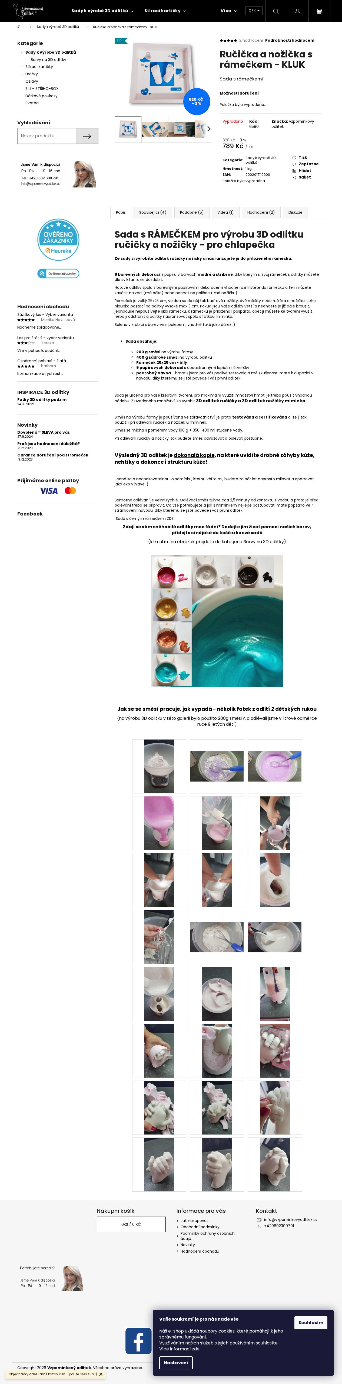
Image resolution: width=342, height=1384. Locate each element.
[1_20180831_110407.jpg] (275, 880)
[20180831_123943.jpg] (217, 1164)
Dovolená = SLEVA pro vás (43, 432)
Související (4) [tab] (153, 212)
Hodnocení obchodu (200, 1251)
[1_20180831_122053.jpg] (159, 1050)
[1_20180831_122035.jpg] (275, 993)
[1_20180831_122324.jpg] (217, 1107)
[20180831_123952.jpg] (275, 1164)
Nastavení (176, 1363)
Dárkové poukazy (41, 96)
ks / (131, 1224)
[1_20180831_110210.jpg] (275, 823)
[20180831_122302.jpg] (159, 1107)
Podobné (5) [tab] (192, 212)
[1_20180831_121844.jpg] (217, 993)
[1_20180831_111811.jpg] (217, 925)
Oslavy (31, 81)
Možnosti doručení (239, 93)
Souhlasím (310, 1323)
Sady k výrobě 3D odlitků (50, 52)
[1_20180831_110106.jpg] (275, 754)
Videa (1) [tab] (225, 212)
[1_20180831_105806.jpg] (159, 766)
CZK (252, 10)
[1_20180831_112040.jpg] (159, 993)
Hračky (31, 74)
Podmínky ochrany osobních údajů (208, 1236)
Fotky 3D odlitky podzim (42, 400)
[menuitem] (102, 11)
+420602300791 (279, 1226)
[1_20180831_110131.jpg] (159, 823)
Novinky (188, 1244)
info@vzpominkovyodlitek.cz (291, 1219)
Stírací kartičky (39, 66)
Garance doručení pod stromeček (52, 455)
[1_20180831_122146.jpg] (217, 1050)
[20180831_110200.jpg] (217, 823)
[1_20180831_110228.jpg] (159, 880)
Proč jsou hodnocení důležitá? (48, 444)
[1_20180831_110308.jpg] (217, 880)
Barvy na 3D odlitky (48, 59)
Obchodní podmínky (200, 1227)
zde (196, 1349)
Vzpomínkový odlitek (292, 124)
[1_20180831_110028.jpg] (217, 754)
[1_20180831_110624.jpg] (159, 936)
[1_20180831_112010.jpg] (275, 925)
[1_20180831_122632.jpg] (275, 1107)
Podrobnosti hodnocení (289, 40)
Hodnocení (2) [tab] (261, 212)
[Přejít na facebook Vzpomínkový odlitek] (138, 1340)
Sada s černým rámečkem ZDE (144, 518)
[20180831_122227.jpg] (275, 1050)
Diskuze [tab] (295, 212)
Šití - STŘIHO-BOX (42, 88)
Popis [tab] (121, 212)
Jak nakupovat (194, 1220)
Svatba (32, 103)
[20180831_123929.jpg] (159, 1164)
